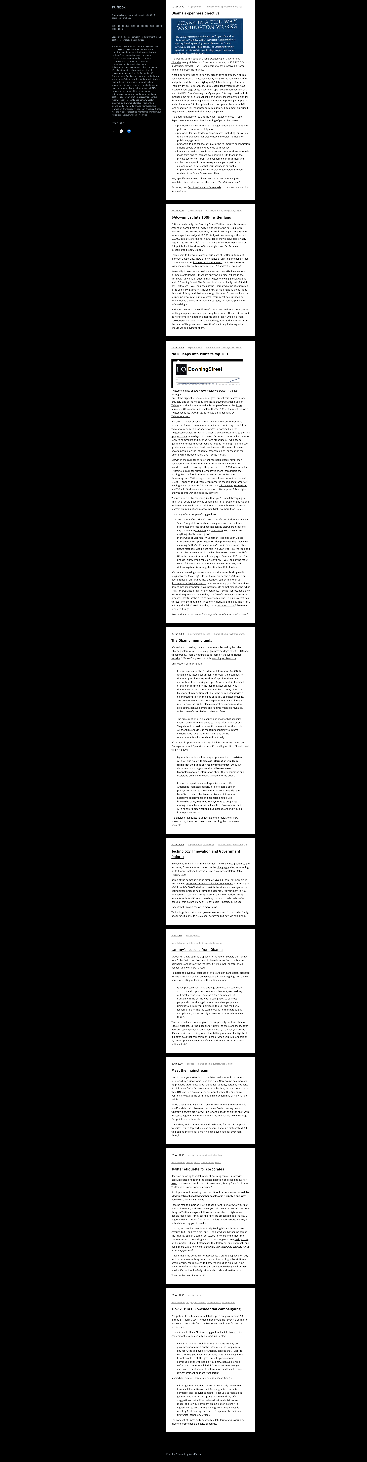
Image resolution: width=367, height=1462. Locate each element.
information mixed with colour (189, 583)
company (136, 37)
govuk (134, 79)
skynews (128, 103)
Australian (217, 530)
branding (116, 52)
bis (113, 49)
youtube (143, 115)
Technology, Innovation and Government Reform (205, 854)
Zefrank (180, 489)
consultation (131, 61)
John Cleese (236, 537)
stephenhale (148, 103)
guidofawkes (154, 79)
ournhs (131, 94)
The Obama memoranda (191, 640)
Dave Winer (240, 485)
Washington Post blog (224, 658)
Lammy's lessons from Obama (197, 949)
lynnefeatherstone (149, 85)
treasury (150, 109)
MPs (154, 88)
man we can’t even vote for (215, 1131)
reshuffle (131, 100)
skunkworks (117, 103)
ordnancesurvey (119, 94)
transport (141, 109)
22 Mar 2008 (177, 1295)
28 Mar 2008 (177, 1155)
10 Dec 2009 (177, 6)
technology (125, 40)
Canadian (200, 530)
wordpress (116, 115)
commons (146, 58)
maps (114, 88)
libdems (127, 85)
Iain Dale (213, 1081)
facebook (129, 73)
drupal (149, 70)
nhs (124, 91)
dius (128, 70)
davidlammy (192, 943)
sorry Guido (195, 249)
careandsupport (132, 55)
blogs (127, 49)
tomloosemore (149, 106)
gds (136, 76)
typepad (115, 112)
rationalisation (118, 100)
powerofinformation (129, 97)
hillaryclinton (207, 1162)
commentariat (133, 58)
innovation (132, 82)
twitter (158, 109)
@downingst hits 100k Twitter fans (201, 217)
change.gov (223, 867)
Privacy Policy (118, 123)
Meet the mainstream (189, 1070)
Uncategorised (137, 40)
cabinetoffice (118, 55)
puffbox (154, 97)
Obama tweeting (224, 286)
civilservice (117, 58)
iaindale (230, 1064)
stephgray (116, 106)
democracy (152, 67)
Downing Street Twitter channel (216, 224)
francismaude (118, 76)
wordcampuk (155, 112)
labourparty (117, 85)
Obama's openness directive (195, 13)
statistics (137, 103)
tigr (245, 844)
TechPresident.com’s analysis (204, 187)
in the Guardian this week (207, 262)
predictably (187, 224)
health (115, 82)
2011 (133, 26)
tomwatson (117, 109)
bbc (157, 46)
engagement (117, 73)
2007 (158, 26)
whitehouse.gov (211, 523)
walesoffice (132, 112)
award (119, 46)
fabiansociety (205, 943)
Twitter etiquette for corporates (197, 1169)
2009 (145, 26)
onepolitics (132, 91)
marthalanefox (125, 88)
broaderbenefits (128, 52)
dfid (113, 70)
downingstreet (138, 70)
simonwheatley (147, 100)
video (122, 112)
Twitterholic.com (180, 416)
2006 (114, 29)
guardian (142, 79)
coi (124, 58)
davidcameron (133, 67)
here (187, 425)
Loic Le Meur (226, 485)
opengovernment (229, 6)
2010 (139, 26)
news (158, 37)
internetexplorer (146, 82)
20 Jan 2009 (177, 844)
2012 (126, 26)
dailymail (131, 64)
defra (143, 67)
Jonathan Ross (216, 537)
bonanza (135, 49)
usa (240, 6)
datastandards (118, 67)
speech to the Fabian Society (218, 956)
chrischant (146, 55)
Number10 (222, 293)
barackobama (129, 46)
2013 (120, 26)
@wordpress (226, 489)
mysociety (116, 91)
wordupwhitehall (130, 115)
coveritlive (143, 61)
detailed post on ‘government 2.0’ (224, 1316)
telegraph (126, 106)
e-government (148, 37)
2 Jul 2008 (176, 935)
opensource (144, 91)
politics (115, 40)
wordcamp (143, 112)
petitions (152, 94)
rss (137, 100)
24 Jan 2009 (177, 347)
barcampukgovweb (145, 46)
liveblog (136, 85)
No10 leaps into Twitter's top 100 (199, 354)
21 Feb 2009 (177, 210)
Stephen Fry (200, 537)
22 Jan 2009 (177, 634)
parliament (141, 94)
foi (141, 73)
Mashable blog (217, 451)
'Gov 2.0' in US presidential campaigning (206, 1309)
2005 (120, 29)
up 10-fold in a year (212, 548)
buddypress (142, 52)
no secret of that (226, 605)
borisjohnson (146, 49)
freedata (130, 76)
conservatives (118, 61)
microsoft (146, 88)
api (113, 46)
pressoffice (144, 97)
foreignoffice (149, 73)
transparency (129, 109)
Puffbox (119, 7)
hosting (122, 82)
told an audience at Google (217, 1378)
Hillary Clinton (196, 1243)
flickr (136, 73)
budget (152, 52)
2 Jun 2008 (177, 1064)
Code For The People (121, 37)
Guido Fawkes (194, 1081)
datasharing (142, 64)
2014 (114, 26)
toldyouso (136, 106)
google (142, 76)
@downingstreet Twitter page (187, 478)
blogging (120, 49)
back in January (229, 1332)
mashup (137, 88)
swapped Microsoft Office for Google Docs (209, 883)
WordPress (195, 1454)
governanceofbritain (121, 79)
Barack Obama (194, 1235)
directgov (121, 70)
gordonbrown (153, 76)
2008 (152, 26)
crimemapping (118, 64)
